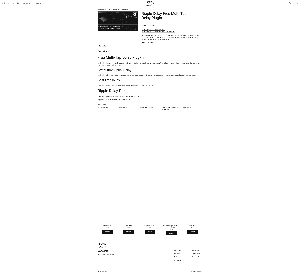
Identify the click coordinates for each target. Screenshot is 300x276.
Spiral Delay (115, 75)
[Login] (294, 3)
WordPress (199, 271)
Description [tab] (102, 46)
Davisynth (103, 250)
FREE (107, 9)
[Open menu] (297, 3)
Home (99, 9)
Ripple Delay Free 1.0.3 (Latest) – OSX (153, 30)
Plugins (103, 9)
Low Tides (129, 225)
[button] (134, 14)
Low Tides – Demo (150, 225)
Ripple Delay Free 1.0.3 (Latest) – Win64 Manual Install (158, 32)
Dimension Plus (107, 225)
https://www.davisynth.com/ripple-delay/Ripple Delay (114, 99)
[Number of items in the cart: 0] (290, 3)
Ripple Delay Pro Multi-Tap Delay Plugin (171, 226)
